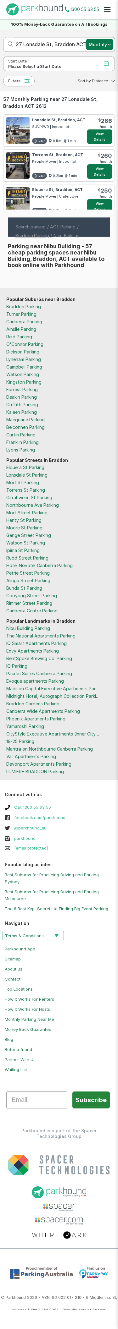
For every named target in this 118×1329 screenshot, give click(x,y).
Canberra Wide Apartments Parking (43, 711)
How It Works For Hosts (27, 1009)
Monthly (98, 44)
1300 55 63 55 (84, 9)
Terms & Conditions (24, 935)
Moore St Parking (24, 527)
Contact (12, 979)
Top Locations (19, 989)
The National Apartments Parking (41, 635)
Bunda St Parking (24, 588)
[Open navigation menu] (107, 9)
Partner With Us (20, 1059)
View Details (100, 136)
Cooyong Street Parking (31, 595)
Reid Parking (19, 336)
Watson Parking (22, 374)
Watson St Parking (25, 542)
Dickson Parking (22, 351)
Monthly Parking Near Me (29, 1019)
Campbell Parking (24, 366)
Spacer (99, 1310)
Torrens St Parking (25, 490)
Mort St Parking (22, 482)
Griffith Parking (22, 404)
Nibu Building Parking (28, 628)
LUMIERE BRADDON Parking (35, 771)
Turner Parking (21, 314)
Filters (14, 81)
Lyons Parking (20, 449)
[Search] (8, 44)
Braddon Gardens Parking (32, 703)
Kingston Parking (24, 382)
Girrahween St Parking (29, 497)
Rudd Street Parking (27, 558)
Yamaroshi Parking (25, 726)
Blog (9, 1039)
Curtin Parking (21, 434)
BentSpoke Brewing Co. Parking (39, 658)
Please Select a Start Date (34, 66)
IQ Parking (16, 666)
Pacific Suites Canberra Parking (39, 673)
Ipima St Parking (23, 550)
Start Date (17, 61)
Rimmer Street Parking (29, 603)
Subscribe (91, 1100)
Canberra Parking (24, 321)
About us (13, 968)
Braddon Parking (23, 306)
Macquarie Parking (25, 419)
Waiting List (16, 1069)
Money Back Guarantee (28, 1029)
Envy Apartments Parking (32, 651)
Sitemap (13, 958)
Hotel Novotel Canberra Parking (39, 565)
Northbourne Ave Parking (32, 505)
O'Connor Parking (24, 344)
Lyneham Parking (23, 359)
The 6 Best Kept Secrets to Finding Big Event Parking (56, 908)
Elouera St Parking (25, 467)
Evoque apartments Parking (35, 681)
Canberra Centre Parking (32, 610)
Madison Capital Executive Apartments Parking (55, 688)
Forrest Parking (22, 389)
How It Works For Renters (29, 999)
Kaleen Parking (21, 412)
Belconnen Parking (25, 427)
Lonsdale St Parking (27, 475)
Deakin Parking (21, 397)
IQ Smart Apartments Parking (36, 643)
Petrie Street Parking (28, 573)
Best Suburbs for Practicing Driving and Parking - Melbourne (53, 895)
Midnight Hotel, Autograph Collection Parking (53, 696)
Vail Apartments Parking (31, 756)
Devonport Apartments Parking (38, 764)
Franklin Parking (22, 442)
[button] (94, 81)
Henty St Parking (24, 520)
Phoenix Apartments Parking (35, 718)
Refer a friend (18, 1049)
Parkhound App (20, 948)
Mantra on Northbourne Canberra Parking (49, 749)
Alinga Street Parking (28, 580)
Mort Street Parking (27, 512)
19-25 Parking (20, 741)
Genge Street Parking (28, 535)
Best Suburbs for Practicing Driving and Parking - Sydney (53, 878)
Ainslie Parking (21, 329)
